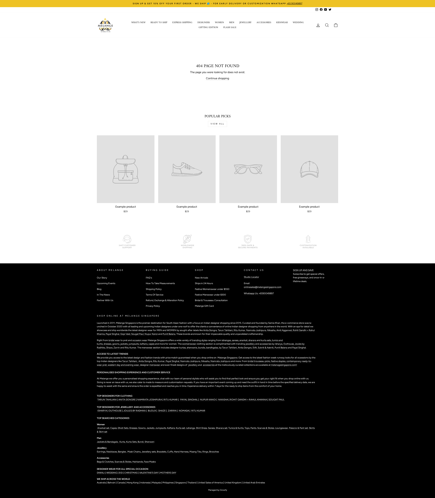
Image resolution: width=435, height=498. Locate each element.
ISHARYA (102, 410)
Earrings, (101, 451)
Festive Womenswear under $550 (212, 289)
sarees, (235, 340)
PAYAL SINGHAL (188, 399)
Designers (203, 22)
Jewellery (245, 22)
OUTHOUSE (115, 410)
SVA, (255, 347)
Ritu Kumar (239, 330)
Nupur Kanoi (151, 334)
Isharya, (279, 343)
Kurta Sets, (132, 441)
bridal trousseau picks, (259, 361)
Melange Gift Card (204, 306)
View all (217, 124)
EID (121, 472)
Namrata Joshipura (256, 330)
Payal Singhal (299, 347)
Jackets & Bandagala (107, 441)
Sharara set (221, 428)
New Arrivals (201, 277)
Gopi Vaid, (125, 334)
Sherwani (149, 441)
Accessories (264, 22)
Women (219, 22)
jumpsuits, (134, 343)
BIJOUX (151, 410)
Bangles (122, 451)
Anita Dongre (210, 330)
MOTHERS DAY (168, 472)
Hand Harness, (181, 451)
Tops (246, 428)
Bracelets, (162, 451)
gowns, (116, 343)
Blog (99, 289)
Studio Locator (251, 277)
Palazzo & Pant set (298, 428)
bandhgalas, (212, 347)
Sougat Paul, (138, 334)
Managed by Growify (217, 490)
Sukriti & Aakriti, (266, 347)
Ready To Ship (159, 22)
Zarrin (117, 347)
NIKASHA (223, 399)
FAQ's (149, 277)
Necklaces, (112, 451)
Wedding (298, 22)
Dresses (133, 428)
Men (231, 22)
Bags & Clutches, (106, 461)
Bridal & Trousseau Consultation (211, 300)
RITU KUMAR (171, 399)
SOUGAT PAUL (276, 399)
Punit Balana (281, 347)
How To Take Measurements (160, 283)
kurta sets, (266, 340)
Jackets (150, 428)
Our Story (102, 277)
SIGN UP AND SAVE (303, 270)
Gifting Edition (208, 27)
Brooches (214, 451)
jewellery (250, 343)
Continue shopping (217, 78)
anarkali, (243, 340)
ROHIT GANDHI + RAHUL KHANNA (248, 399)
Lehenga (190, 428)
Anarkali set (103, 428)
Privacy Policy (153, 306)
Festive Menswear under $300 (210, 294)
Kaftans (171, 428)
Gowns (141, 428)
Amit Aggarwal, (284, 330)
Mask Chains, (134, 451)
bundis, (202, 347)
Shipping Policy (154, 289)
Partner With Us (105, 300)
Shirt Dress (201, 428)
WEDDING (111, 472)
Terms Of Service (154, 294)
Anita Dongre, (245, 347)
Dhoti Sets (123, 428)
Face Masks (150, 461)
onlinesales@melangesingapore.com (262, 287)
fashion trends (152, 357)
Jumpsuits (160, 428)
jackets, (124, 343)
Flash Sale (229, 27)
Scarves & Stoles (265, 428)
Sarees (211, 428)
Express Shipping (182, 22)
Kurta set (180, 428)
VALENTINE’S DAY (148, 472)
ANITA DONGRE (127, 399)
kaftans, (144, 343)
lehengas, (227, 340)
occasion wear (139, 340)
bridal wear (114, 340)
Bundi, (141, 441)
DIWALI (101, 472)
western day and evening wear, (124, 365)
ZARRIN (172, 410)
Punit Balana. (169, 334)
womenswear (189, 343)
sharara (252, 340)
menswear (147, 347)
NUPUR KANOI (207, 399)
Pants (253, 428)
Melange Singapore (227, 357)
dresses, (108, 343)
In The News (103, 294)
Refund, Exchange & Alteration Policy (165, 300)
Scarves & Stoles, (123, 461)
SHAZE (162, 410)
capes (152, 343)
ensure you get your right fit (263, 378)
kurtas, (183, 347)
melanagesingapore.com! (284, 365)
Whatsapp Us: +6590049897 (259, 293)
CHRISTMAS (130, 472)
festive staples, (278, 361)
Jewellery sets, (149, 451)
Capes (113, 428)
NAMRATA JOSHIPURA (149, 399)
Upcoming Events (106, 283)
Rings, (205, 451)
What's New (138, 22)
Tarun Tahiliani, (226, 330)
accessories (265, 343)
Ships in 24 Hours (204, 283)
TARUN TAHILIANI (107, 399)
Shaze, (110, 347)
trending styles (199, 340)
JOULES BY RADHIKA (134, 410)
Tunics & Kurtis (235, 428)
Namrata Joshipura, (190, 361)
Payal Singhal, (113, 334)
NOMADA (184, 410)
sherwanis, (192, 347)
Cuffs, (170, 451)
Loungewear (281, 428)
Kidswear (282, 22)
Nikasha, (271, 330)
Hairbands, (138, 461)
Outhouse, (289, 343)
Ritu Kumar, (159, 361)
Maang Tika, (195, 451)
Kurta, (122, 441)
